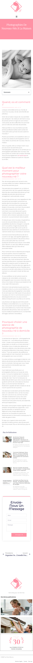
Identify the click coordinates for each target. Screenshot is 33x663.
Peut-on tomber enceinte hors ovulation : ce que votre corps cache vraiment (21, 469)
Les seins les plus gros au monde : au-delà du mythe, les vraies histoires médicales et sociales (21, 482)
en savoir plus (22, 155)
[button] (16, 16)
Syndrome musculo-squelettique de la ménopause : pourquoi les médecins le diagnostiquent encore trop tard (21, 439)
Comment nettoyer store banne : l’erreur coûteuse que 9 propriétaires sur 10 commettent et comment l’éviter (20, 455)
